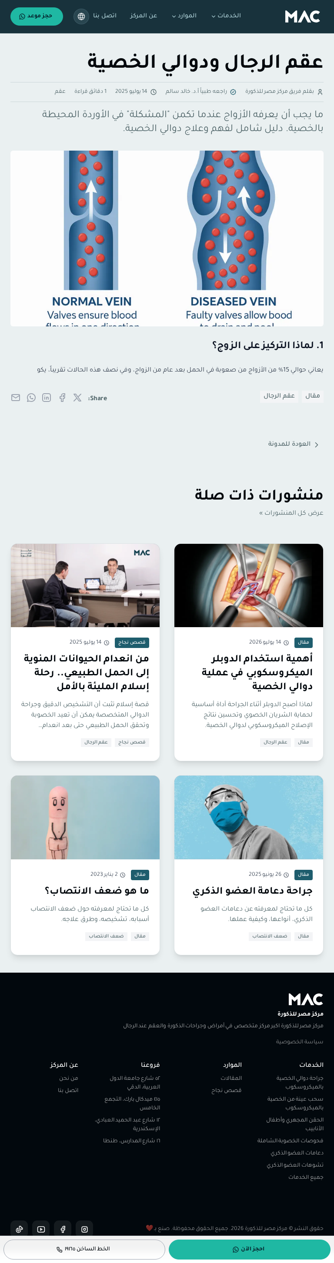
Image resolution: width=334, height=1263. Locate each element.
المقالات (231, 1079)
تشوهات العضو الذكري (295, 1166)
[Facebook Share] (62, 397)
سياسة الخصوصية (300, 1042)
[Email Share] (15, 397)
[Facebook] (62, 1229)
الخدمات (229, 16)
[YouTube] (41, 1229)
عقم (60, 92)
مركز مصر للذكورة (300, 1015)
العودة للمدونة (289, 444)
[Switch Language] (81, 16)
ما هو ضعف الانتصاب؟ (97, 892)
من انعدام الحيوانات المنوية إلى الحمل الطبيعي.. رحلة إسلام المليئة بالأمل (86, 674)
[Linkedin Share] (46, 397)
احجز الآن (252, 1250)
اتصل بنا (105, 16)
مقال (312, 396)
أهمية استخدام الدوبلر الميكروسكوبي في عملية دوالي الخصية (257, 674)
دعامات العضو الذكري (297, 1154)
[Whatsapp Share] (31, 397)
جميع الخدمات (306, 1178)
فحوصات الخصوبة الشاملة (290, 1141)
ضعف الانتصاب (269, 936)
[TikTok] (19, 1229)
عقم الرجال (279, 396)
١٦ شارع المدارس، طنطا (131, 1141)
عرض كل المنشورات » (291, 513)
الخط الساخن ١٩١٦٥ (87, 1250)
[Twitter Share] (77, 397)
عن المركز (143, 16)
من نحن (68, 1079)
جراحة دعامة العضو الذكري (252, 892)
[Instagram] (84, 1229)
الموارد (187, 16)
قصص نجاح (132, 742)
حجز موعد (39, 16)
